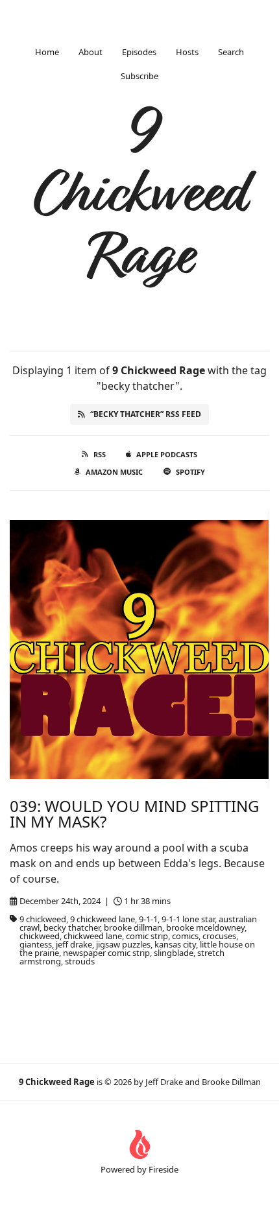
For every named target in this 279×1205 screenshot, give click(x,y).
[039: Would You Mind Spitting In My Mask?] (139, 649)
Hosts (187, 52)
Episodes (139, 52)
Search (231, 52)
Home (47, 52)
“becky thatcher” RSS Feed (145, 414)
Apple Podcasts (166, 454)
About (91, 52)
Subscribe (139, 76)
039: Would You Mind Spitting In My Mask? (134, 813)
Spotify (190, 472)
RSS (99, 454)
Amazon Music (114, 472)
